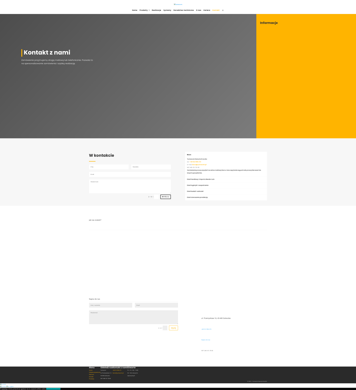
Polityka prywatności (94, 372)
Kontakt (216, 10)
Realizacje (156, 10)
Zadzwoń (76, 81)
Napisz (74, 99)
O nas (198, 10)
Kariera (207, 10)
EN (13, 386)
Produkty (144, 10)
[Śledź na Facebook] (263, 106)
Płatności (91, 374)
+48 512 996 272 (269, 87)
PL (5, 384)
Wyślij (165, 197)
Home (134, 10)
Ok (47, 389)
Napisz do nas (205, 340)
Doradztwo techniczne (184, 10)
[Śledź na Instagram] (272, 106)
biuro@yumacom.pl (271, 85)
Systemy (167, 10)
